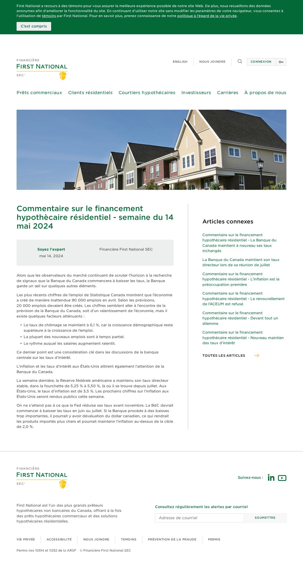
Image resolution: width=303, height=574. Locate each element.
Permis (214, 539)
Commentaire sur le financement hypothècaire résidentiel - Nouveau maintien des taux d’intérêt (243, 337)
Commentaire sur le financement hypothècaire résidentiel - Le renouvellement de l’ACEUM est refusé (243, 298)
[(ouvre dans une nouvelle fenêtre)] (271, 477)
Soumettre (265, 517)
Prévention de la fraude (172, 539)
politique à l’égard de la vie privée (207, 16)
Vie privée (26, 539)
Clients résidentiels (90, 92)
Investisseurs (196, 92)
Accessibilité (59, 539)
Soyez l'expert (51, 249)
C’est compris (34, 26)
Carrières (227, 92)
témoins (49, 16)
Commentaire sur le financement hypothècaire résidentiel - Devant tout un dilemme (240, 318)
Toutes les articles (223, 355)
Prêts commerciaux (39, 92)
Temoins (128, 539)
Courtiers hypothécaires (147, 92)
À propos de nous (265, 92)
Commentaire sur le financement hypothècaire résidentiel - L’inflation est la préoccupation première (240, 279)
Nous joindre (212, 61)
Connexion (261, 61)
